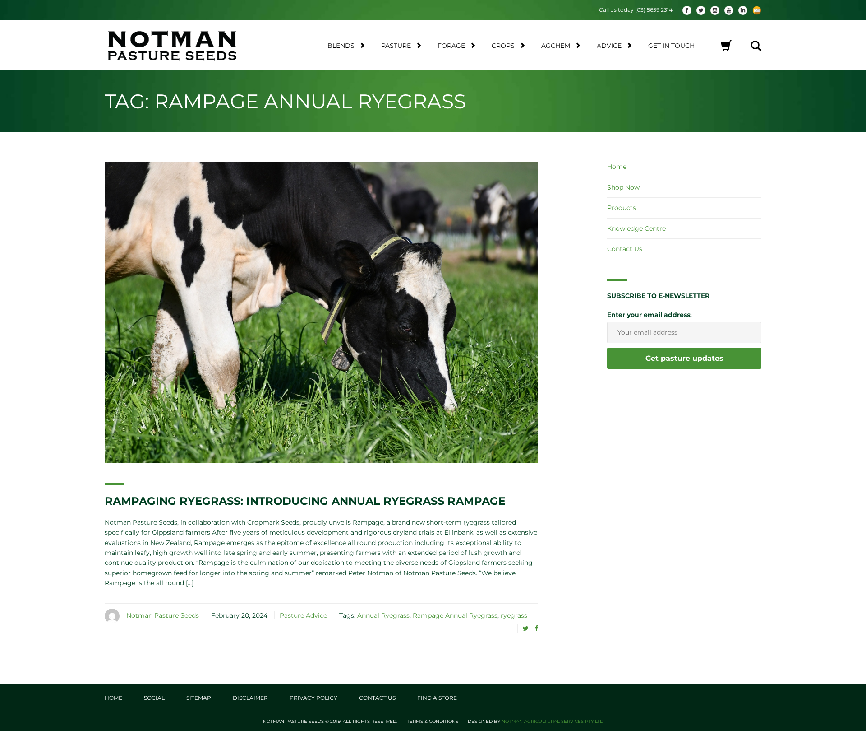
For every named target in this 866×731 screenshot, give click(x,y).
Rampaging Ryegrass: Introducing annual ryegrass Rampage (305, 501)
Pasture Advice (303, 615)
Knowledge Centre (636, 228)
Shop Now (623, 187)
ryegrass (514, 615)
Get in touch (671, 46)
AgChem (555, 46)
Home (616, 167)
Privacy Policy (313, 697)
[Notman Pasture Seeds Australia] (183, 45)
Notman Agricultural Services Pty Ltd (552, 721)
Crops (503, 46)
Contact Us (624, 249)
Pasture (396, 46)
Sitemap (198, 697)
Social (154, 697)
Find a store (437, 697)
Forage (451, 46)
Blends (341, 46)
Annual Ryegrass (383, 615)
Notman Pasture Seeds (162, 615)
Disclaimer (250, 697)
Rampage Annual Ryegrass (455, 615)
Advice (609, 46)
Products (621, 208)
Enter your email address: (649, 315)
